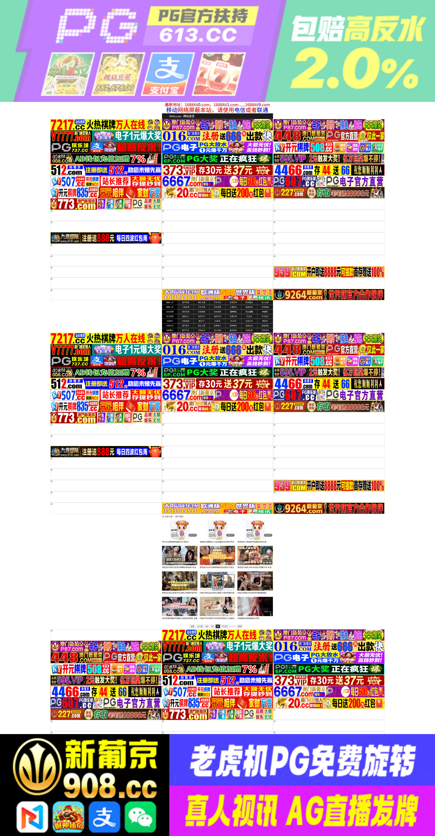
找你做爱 (217, 312)
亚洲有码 (233, 302)
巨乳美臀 (217, 307)
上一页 (200, 626)
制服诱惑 (265, 326)
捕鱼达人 (185, 316)
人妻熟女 (233, 307)
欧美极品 (249, 302)
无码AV (170, 321)
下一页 (224, 626)
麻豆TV (202, 321)
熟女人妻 (201, 326)
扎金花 (249, 316)
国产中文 (185, 330)
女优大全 (249, 321)
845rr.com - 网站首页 (182, 116)
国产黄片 (185, 326)
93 (212, 626)
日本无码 (217, 302)
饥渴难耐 (201, 312)
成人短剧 (217, 330)
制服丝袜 (249, 307)
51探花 (217, 321)
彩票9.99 (233, 316)
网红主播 (201, 302)
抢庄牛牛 (201, 316)
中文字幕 (201, 307)
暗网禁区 (233, 326)
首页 (192, 626)
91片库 (233, 321)
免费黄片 (217, 326)
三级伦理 (185, 307)
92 (207, 626)
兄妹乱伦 (201, 330)
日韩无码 (265, 330)
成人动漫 (265, 302)
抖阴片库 (170, 326)
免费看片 (170, 330)
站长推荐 (170, 312)
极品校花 (233, 330)
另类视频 (265, 307)
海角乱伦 (249, 326)
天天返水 (265, 316)
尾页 (239, 626)
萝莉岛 (265, 321)
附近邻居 (185, 312)
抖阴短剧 (249, 330)
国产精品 (185, 302)
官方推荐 (170, 316)
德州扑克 (217, 316)
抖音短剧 (185, 321)
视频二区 (170, 307)
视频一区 (170, 302)
